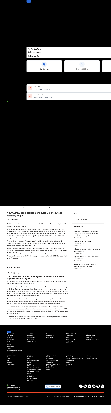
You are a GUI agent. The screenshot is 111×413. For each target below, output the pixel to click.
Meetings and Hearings (33, 151)
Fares (28, 38)
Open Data (30, 202)
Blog (28, 121)
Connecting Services (33, 26)
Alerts (28, 14)
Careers (29, 145)
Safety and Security (32, 102)
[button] (53, 387)
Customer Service (32, 77)
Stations (29, 18)
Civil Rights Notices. (99, 396)
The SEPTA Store (32, 162)
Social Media (30, 159)
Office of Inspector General (34, 153)
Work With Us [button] (69, 355)
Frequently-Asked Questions (93, 339)
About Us (29, 137)
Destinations (30, 20)
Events (8, 358)
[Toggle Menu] (29, 1)
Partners (29, 157)
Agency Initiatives (32, 168)
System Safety (31, 182)
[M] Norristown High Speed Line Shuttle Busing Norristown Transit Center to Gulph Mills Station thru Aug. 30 (86, 234)
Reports (29, 184)
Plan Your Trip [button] (10, 334)
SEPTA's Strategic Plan (33, 174)
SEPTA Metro (31, 172)
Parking (29, 22)
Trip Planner (30, 7)
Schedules (30, 10)
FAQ (28, 81)
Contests (29, 133)
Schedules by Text (32, 36)
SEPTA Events (31, 129)
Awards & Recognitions (33, 143)
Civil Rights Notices (32, 164)
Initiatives (29, 170)
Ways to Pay (30, 42)
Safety (28, 83)
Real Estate (30, 198)
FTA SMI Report (31, 110)
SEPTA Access (31, 34)
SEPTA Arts (30, 166)
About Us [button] (29, 355)
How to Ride (30, 79)
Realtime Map (31, 12)
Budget (29, 141)
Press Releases (15, 219)
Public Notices (31, 123)
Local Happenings (32, 131)
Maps (28, 16)
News (28, 116)
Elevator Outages (32, 32)
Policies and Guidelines (33, 155)
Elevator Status (31, 337)
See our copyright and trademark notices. (82, 396)
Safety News (30, 112)
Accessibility (30, 30)
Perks (28, 44)
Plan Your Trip (31, 5)
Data (28, 200)
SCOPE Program (31, 108)
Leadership (30, 147)
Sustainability (31, 176)
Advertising (30, 196)
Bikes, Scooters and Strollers (35, 24)
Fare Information (32, 40)
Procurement (30, 188)
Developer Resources (33, 204)
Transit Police (31, 104)
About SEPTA (31, 139)
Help (28, 75)
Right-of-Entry (31, 194)
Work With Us (31, 186)
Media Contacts (31, 125)
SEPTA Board (30, 149)
